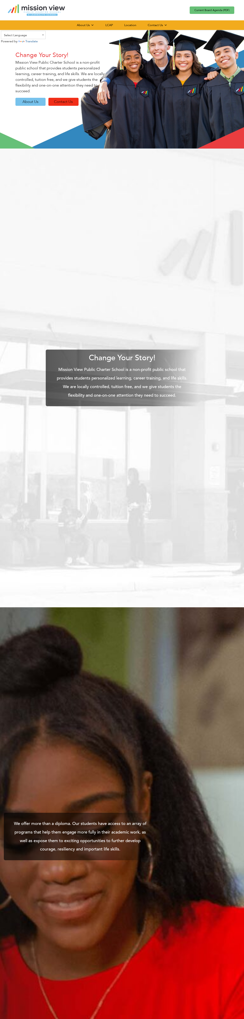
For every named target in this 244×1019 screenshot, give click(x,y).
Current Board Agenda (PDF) (212, 10)
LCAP (109, 25)
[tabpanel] (122, 84)
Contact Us (155, 25)
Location (130, 25)
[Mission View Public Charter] (36, 10)
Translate (31, 41)
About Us (83, 25)
